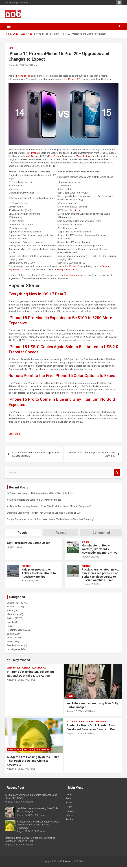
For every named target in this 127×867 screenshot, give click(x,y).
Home (69, 794)
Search (117, 472)
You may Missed (18, 660)
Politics (26, 566)
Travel (10, 641)
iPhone (34, 153)
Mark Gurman (32, 156)
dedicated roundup (73, 275)
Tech (11, 48)
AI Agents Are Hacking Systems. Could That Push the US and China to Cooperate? (49, 506)
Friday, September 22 (67, 269)
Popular (11, 622)
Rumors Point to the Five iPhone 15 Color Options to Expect (63, 375)
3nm (76, 210)
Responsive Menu (119, 2)
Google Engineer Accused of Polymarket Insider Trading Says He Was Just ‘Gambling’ (50, 519)
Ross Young (54, 156)
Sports (85, 542)
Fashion (11, 606)
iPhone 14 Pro (75, 79)
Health (10, 610)
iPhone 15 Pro (23, 75)
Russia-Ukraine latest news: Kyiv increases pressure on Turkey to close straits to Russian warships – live (100, 575)
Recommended (14, 630)
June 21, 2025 (14, 547)
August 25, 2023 (16, 65)
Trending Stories (15, 645)
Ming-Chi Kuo (83, 156)
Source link (14, 433)
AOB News (31, 65)
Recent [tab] (61, 533)
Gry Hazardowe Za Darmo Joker (28, 543)
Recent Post (15, 787)
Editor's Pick (13, 602)
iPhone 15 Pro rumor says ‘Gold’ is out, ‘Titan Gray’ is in (92, 454)
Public (10, 626)
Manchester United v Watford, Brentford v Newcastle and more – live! (100, 549)
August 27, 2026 (15, 680)
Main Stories (13, 614)
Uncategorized (14, 649)
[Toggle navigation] (9, 26)
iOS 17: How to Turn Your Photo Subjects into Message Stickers (35, 454)
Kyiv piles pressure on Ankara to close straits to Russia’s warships (39, 573)
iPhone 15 (74, 266)
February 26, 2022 (90, 556)
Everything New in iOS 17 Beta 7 (37, 294)
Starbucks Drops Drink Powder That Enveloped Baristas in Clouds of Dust (44, 512)
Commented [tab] (101, 533)
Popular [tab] (23, 533)
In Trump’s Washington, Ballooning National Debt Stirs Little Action (40, 493)
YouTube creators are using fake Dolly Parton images (34, 499)
